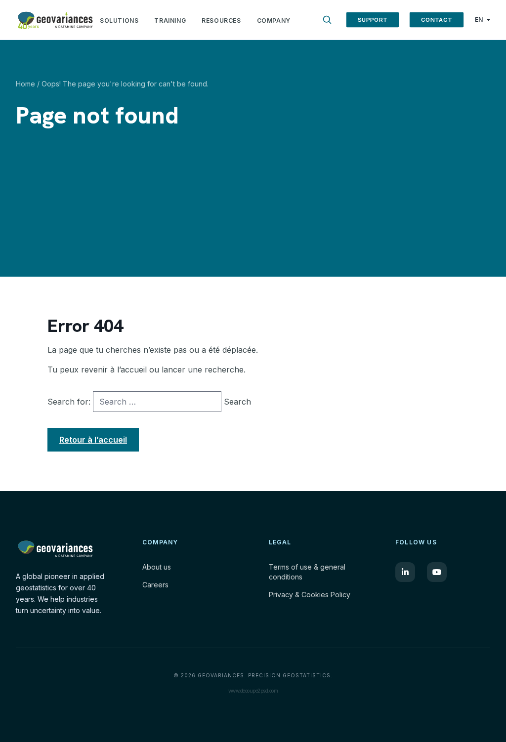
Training (170, 20)
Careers (155, 584)
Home (25, 84)
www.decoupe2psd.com (253, 691)
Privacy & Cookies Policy (309, 594)
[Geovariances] (55, 19)
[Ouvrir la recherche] (327, 20)
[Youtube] (437, 572)
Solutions (119, 20)
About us (156, 567)
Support (372, 19)
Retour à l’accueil (93, 440)
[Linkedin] (405, 572)
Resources (221, 20)
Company (274, 20)
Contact (437, 19)
